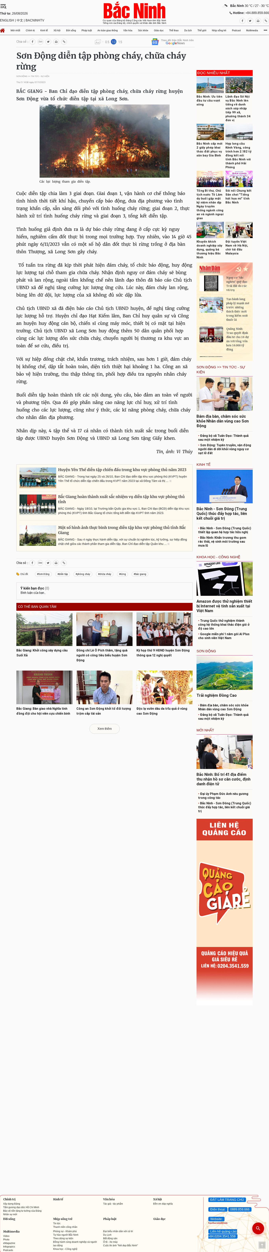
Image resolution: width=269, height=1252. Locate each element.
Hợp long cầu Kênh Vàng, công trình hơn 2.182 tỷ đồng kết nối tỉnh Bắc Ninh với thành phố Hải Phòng (238, 155)
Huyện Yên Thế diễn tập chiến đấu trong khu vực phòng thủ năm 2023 (122, 470)
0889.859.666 (240, 1209)
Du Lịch (107, 1235)
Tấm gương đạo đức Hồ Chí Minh (21, 1207)
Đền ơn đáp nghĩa (163, 1203)
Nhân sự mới (10, 1214)
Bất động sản (110, 1238)
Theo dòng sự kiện (63, 1238)
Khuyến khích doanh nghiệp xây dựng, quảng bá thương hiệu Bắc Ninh (210, 249)
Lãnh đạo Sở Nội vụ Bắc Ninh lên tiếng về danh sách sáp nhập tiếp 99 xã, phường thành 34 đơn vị (238, 108)
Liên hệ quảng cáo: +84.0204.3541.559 (222, 1234)
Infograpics (9, 1246)
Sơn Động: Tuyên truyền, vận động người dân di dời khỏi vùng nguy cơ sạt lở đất (224, 449)
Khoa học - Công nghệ (65, 1249)
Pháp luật (110, 1219)
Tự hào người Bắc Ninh (65, 1235)
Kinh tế (58, 1199)
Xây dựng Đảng (11, 1203)
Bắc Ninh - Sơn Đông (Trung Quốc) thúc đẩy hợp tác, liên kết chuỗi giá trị (224, 807)
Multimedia (11, 1231)
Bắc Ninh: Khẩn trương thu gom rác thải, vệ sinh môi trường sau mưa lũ (222, 541)
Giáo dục (159, 1219)
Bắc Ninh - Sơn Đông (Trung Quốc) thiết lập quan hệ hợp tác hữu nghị (224, 530)
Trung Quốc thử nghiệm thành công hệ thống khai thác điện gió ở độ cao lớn (224, 624)
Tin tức (56, 1223)
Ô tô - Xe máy (110, 1242)
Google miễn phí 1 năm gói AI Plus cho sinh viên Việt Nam (224, 636)
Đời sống (9, 1219)
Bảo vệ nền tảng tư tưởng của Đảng (22, 1210)
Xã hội (157, 1199)
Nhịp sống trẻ (62, 1219)
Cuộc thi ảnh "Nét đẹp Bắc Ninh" (120, 1245)
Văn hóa (109, 1199)
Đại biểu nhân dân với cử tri (118, 1231)
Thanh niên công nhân (65, 1227)
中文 (20, 20)
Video (6, 1236)
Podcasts (8, 1250)
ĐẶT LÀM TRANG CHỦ (227, 1199)
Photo (6, 1239)
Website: (216, 1219)
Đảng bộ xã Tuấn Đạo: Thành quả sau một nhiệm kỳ (223, 438)
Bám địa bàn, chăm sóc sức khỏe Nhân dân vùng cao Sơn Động (223, 707)
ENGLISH (7, 20)
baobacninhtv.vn (217, 1223)
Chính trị (9, 1199)
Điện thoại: (217, 1209)
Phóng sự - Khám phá (65, 1231)
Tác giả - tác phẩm (113, 1203)
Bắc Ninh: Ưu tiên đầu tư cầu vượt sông (209, 100)
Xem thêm (104, 728)
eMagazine (9, 1243)
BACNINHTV (35, 20)
